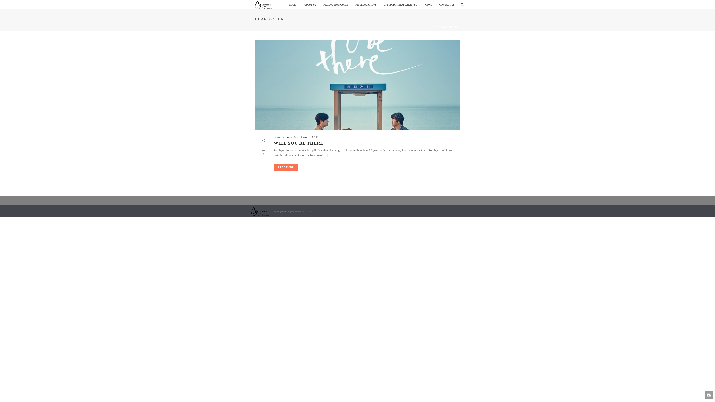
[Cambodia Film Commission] (260, 211)
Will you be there (298, 143)
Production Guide (335, 4)
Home (292, 4)
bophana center (283, 137)
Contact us (447, 4)
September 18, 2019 (309, 137)
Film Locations (365, 4)
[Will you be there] (357, 85)
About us (310, 4)
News (428, 4)
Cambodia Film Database (400, 4)
